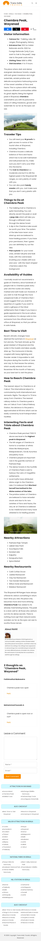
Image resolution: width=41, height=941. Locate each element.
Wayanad (18, 14)
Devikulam (25, 839)
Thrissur (5, 834)
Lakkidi (24, 844)
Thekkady (6, 849)
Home (6, 14)
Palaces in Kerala (28, 923)
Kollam (5, 837)
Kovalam (6, 832)
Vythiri (24, 842)
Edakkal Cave (7, 796)
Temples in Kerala (28, 917)
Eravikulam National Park (11, 867)
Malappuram (26, 834)
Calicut (24, 847)
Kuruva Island (7, 791)
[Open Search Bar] (32, 3)
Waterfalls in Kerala (28, 915)
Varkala (5, 844)
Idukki (23, 837)
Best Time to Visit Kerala (11, 910)
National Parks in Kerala (30, 912)
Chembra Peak (8, 794)
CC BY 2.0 (31, 128)
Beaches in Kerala (9, 915)
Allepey (5, 842)
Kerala (11, 14)
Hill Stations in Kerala (29, 910)
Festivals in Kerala (28, 920)
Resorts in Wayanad (29, 811)
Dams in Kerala (8, 920)
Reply (9, 693)
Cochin (5, 827)
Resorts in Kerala (9, 917)
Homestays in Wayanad (30, 814)
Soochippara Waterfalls (30, 799)
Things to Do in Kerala (10, 912)
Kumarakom (7, 829)
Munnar (5, 839)
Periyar (24, 827)
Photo (8, 128)
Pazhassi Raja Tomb (29, 796)
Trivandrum (7, 847)
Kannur (24, 832)
